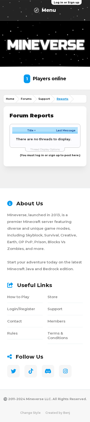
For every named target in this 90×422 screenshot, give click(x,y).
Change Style (30, 413)
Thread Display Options (45, 149)
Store (53, 297)
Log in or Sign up (66, 2)
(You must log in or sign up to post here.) (50, 155)
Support (55, 309)
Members (56, 321)
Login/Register (21, 309)
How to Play (18, 297)
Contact (14, 321)
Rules (12, 333)
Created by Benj (57, 413)
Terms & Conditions (58, 335)
